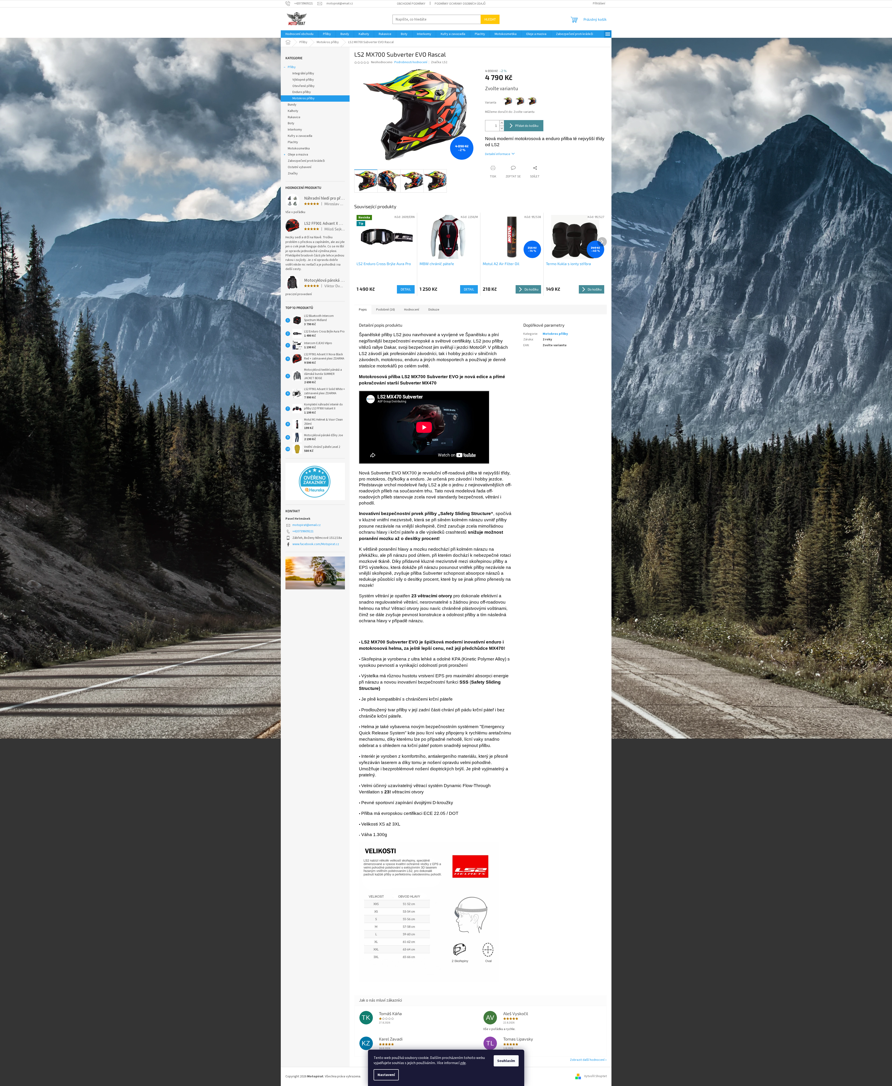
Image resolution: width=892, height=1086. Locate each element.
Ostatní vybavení (299, 167)
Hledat (490, 19)
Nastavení (386, 1074)
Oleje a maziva (298, 154)
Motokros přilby (303, 98)
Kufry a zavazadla (300, 136)
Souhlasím (506, 1060)
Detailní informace (497, 154)
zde (463, 1062)
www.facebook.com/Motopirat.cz (315, 544)
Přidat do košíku (526, 126)
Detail (406, 289)
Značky (293, 173)
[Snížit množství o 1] (501, 128)
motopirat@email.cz (306, 525)
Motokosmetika (299, 148)
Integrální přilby (303, 73)
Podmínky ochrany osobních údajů (460, 4)
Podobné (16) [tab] (385, 309)
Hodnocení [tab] (411, 309)
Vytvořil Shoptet (595, 1076)
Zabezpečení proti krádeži (306, 161)
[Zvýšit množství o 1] (501, 123)
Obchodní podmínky (411, 4)
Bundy (292, 104)
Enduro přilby (301, 92)
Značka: (439, 62)
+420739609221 (303, 531)
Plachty (293, 142)
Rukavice (294, 117)
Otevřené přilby (303, 86)
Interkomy (295, 129)
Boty (291, 123)
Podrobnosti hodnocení (410, 62)
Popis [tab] (363, 309)
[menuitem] (299, 34)
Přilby (292, 67)
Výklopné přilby (303, 79)
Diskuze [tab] (433, 309)
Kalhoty (293, 111)
